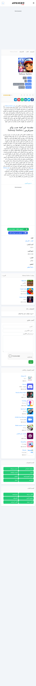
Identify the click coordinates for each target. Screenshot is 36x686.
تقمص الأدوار (29, 498)
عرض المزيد (28, 183)
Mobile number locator (20, 425)
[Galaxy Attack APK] (30, 299)
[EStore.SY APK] (30, 378)
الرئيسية (32, 51)
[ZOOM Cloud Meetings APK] (30, 419)
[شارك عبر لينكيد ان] (25, 99)
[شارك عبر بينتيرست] (18, 99)
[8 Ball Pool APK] (30, 411)
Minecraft (24, 280)
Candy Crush (23, 289)
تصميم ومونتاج (14, 468)
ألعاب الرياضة (14, 502)
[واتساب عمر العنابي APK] (30, 435)
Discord (24, 384)
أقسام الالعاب (30, 488)
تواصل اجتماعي (29, 468)
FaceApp (24, 400)
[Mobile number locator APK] (30, 427)
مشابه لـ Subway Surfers (28, 275)
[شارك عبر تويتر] (28, 99)
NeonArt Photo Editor (21, 392)
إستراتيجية (15, 494)
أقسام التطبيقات (30, 462)
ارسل (30, 362)
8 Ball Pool (23, 409)
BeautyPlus (23, 442)
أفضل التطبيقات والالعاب (28, 370)
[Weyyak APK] (30, 452)
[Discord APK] (30, 386)
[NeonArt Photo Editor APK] (30, 394)
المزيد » (4, 275)
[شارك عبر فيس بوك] (32, 99)
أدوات (31, 472)
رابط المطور (30, 267)
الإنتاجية (31, 480)
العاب (27, 51)
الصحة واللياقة (14, 472)
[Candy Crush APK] (30, 291)
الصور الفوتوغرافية (28, 476)
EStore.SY (23, 376)
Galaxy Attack (22, 297)
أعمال (16, 480)
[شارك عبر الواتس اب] (22, 99)
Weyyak (24, 450)
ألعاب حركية (30, 494)
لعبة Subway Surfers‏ (10, 106)
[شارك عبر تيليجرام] (15, 99)
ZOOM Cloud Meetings (20, 417)
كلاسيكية (22, 51)
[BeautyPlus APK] (30, 444)
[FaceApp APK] (30, 403)
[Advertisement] (18, 30)
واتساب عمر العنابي (21, 433)
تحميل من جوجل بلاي (15, 233)
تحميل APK (16, 229)
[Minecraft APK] (30, 283)
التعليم (16, 476)
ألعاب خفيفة (30, 502)
